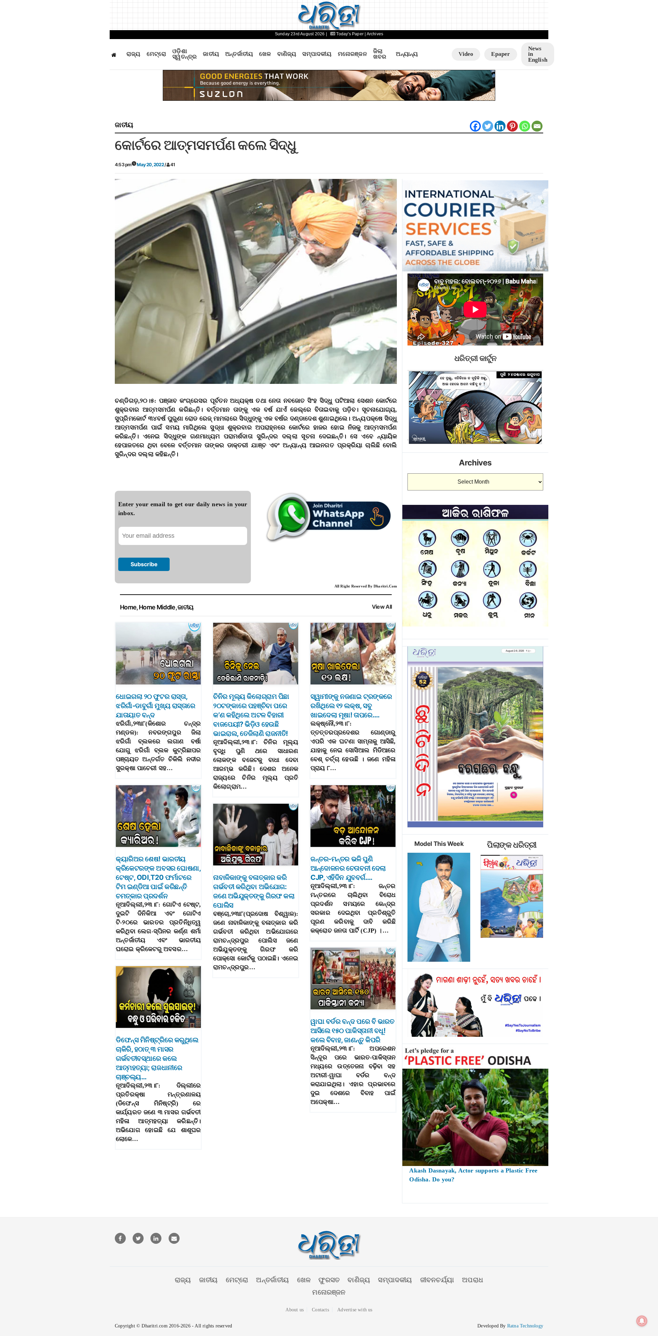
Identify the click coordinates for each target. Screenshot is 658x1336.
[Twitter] (487, 126)
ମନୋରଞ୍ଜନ (352, 54)
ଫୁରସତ (329, 1280)
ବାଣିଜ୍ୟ (286, 54)
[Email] (537, 126)
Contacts (320, 1309)
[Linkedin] (500, 126)
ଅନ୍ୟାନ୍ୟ (407, 54)
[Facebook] (475, 126)
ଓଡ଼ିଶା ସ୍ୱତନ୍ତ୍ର (184, 54)
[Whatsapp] (524, 126)
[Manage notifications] (641, 1320)
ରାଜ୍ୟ (133, 54)
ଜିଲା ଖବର (380, 54)
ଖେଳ (265, 54)
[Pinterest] (512, 126)
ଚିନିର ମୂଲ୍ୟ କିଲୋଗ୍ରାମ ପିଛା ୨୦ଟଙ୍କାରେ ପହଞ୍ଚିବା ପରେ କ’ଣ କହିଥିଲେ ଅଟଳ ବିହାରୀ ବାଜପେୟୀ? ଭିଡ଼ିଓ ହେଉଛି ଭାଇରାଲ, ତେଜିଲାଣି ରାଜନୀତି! (251, 715)
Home (128, 607)
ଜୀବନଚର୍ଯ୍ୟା (437, 1280)
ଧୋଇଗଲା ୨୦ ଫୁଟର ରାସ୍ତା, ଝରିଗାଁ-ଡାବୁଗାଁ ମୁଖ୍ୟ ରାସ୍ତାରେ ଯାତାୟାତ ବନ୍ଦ (155, 705)
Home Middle (157, 607)
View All (382, 607)
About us (294, 1309)
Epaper (500, 54)
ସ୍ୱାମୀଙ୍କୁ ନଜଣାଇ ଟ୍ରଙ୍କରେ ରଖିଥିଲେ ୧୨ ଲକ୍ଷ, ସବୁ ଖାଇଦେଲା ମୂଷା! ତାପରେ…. (351, 705)
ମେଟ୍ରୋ (157, 54)
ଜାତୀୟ (211, 54)
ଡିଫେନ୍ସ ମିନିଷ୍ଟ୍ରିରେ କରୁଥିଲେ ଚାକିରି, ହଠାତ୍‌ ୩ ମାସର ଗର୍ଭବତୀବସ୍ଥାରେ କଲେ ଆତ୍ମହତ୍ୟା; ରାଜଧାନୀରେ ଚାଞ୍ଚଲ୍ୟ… (157, 1058)
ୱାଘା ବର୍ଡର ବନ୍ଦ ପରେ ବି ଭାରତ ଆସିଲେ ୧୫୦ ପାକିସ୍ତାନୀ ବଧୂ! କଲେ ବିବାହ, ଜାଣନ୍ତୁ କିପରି (352, 1030)
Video (466, 54)
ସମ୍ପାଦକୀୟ (316, 54)
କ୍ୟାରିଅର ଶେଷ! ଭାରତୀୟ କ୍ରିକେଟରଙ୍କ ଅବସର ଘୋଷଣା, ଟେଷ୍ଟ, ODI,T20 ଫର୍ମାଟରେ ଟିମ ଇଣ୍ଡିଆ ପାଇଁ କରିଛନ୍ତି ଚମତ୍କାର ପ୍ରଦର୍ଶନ (158, 877)
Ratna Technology (525, 1325)
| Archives (374, 34)
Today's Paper (350, 34)
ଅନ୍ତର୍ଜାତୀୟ (239, 54)
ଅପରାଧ (472, 1280)
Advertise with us (354, 1309)
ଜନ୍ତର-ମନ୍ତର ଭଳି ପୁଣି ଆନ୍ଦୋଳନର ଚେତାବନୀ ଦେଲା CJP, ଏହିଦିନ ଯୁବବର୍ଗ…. (348, 868)
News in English (537, 54)
